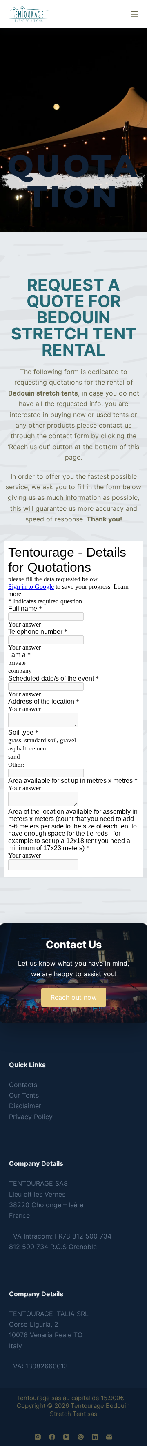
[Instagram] (38, 1437)
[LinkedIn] (95, 1437)
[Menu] (134, 14)
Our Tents (24, 1095)
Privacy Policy (31, 1117)
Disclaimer (25, 1106)
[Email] (109, 1437)
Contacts (23, 1085)
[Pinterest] (81, 1437)
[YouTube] (66, 1437)
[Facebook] (52, 1437)
